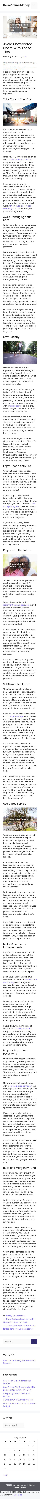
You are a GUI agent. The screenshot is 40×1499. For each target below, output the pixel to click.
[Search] (34, 1341)
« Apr (5, 1475)
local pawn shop (15, 716)
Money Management (15, 1315)
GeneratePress (20, 1487)
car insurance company (20, 1086)
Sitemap (18, 1495)
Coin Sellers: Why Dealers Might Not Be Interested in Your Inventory (19, 1388)
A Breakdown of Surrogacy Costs (18, 1400)
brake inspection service (20, 159)
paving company (24, 1028)
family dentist (15, 406)
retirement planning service (16, 605)
